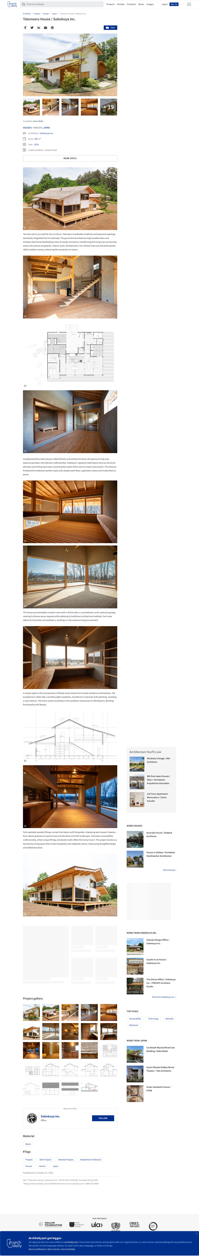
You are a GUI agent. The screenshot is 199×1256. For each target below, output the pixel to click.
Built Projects (45, 1159)
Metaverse (133, 1025)
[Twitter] (32, 27)
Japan (46, 127)
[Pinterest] (52, 27)
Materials (170, 1018)
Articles (121, 4)
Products (131, 4)
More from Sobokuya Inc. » (164, 997)
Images (150, 4)
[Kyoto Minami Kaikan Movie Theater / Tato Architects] (135, 1074)
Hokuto (42, 1166)
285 (36, 139)
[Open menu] (189, 4)
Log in (165, 4)
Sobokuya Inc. (47, 133)
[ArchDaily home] (12, 4)
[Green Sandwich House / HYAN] (135, 1093)
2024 (36, 144)
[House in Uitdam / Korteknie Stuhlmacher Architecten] (135, 859)
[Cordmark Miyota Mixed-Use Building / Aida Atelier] (135, 1054)
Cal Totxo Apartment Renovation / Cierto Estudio (157, 797)
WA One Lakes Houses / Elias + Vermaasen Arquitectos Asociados (158, 780)
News (141, 4)
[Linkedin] (39, 27)
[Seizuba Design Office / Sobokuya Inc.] (135, 946)
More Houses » (169, 870)
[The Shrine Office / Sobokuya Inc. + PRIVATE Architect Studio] (135, 986)
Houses (27, 127)
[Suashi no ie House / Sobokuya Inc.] (135, 966)
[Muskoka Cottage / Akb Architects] (137, 764)
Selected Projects (65, 1159)
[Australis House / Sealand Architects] (135, 839)
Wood (28, 1144)
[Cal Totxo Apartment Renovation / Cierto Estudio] (137, 799)
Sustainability (135, 1018)
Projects (110, 4)
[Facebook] (25, 27)
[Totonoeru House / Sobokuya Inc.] (31, 1012)
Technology (153, 1018)
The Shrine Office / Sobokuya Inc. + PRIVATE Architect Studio (161, 983)
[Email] (45, 27)
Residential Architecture (90, 1159)
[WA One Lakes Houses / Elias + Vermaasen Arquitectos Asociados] (137, 781)
